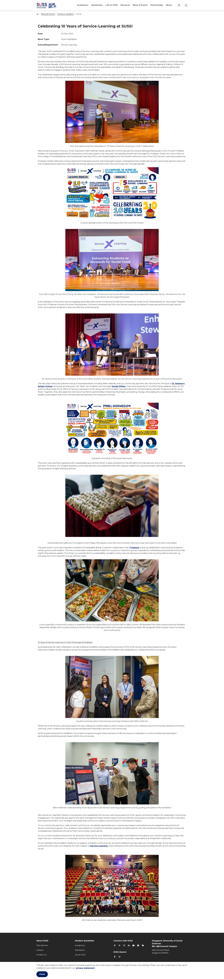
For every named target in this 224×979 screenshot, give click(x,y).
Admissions (97, 5)
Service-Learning (99, 846)
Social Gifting (119, 386)
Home (37, 14)
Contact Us (41, 955)
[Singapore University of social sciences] (50, 5)
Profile (179, 5)
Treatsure (134, 547)
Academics (82, 5)
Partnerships (156, 5)
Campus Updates (65, 14)
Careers (39, 950)
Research (125, 5)
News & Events (140, 5)
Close (42, 974)
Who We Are (42, 945)
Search (186, 5)
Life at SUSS (112, 5)
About (169, 5)
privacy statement (85, 968)
